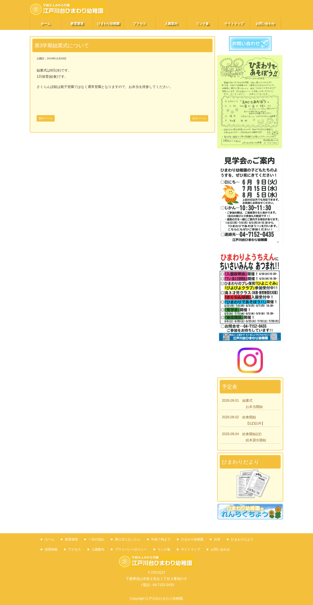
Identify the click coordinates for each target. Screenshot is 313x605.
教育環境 (77, 23)
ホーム (45, 23)
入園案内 (171, 23)
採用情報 (51, 549)
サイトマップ (234, 23)
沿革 (217, 539)
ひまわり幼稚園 (108, 23)
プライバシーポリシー (131, 549)
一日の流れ (96, 539)
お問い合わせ (265, 23)
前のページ (46, 118)
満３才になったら (128, 539)
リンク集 (202, 23)
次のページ (199, 118)
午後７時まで (160, 539)
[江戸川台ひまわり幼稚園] (68, 5)
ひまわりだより (242, 539)
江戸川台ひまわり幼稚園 (164, 598)
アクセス (139, 23)
